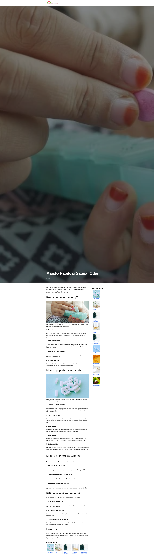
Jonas (49, 278)
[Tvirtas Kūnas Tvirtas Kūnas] (52, 3)
